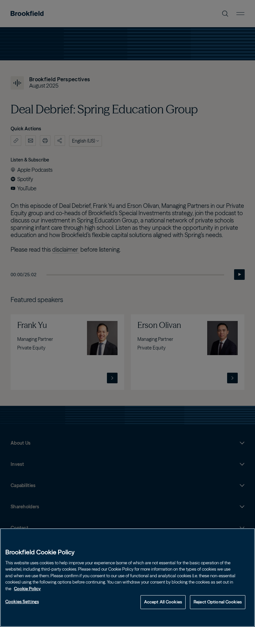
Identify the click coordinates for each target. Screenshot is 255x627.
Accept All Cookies (163, 601)
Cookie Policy (27, 588)
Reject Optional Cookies (218, 601)
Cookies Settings (22, 601)
